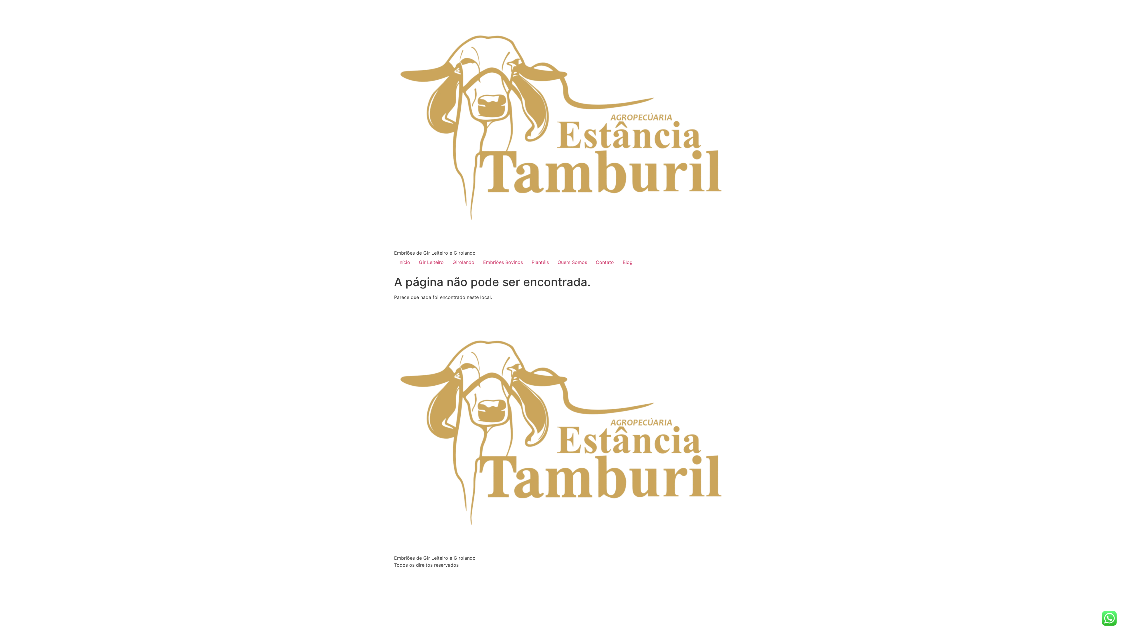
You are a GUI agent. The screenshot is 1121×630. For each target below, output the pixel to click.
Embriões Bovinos (503, 262)
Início (404, 262)
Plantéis (540, 262)
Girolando (463, 262)
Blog (628, 262)
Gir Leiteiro (431, 262)
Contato (605, 262)
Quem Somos (572, 262)
